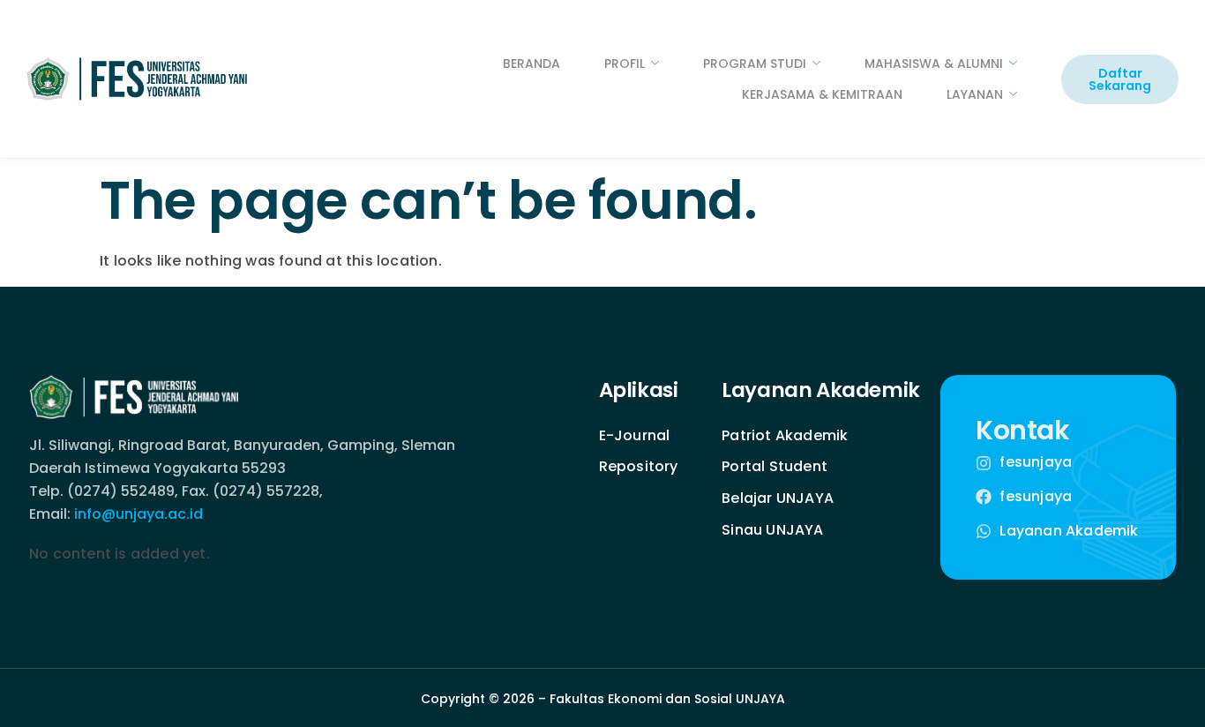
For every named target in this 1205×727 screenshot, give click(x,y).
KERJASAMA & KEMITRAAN (822, 94)
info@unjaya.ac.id (138, 514)
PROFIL (624, 63)
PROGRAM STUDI (754, 63)
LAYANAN (975, 94)
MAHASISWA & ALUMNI (933, 63)
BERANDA (531, 63)
